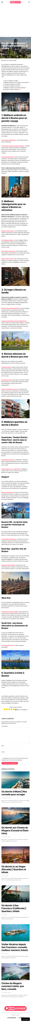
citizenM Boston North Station (9, 611)
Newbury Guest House (7, 231)
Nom (2, 745)
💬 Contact (21, 1017)
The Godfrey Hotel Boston (8, 140)
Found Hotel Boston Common (9, 389)
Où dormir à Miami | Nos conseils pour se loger (14, 793)
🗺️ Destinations (11, 1017)
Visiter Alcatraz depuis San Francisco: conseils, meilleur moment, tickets (14, 947)
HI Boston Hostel (6, 367)
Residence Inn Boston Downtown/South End (13, 321)
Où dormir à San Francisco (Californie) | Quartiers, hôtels (13, 908)
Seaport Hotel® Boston (7, 492)
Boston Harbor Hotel (7, 258)
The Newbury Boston (7, 240)
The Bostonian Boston (7, 157)
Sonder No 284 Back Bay (8, 565)
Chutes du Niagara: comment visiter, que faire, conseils (12, 986)
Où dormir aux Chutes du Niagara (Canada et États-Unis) (15, 830)
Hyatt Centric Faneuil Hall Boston (10, 308)
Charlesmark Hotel (6, 380)
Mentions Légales (15, 1015)
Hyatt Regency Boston (7, 459)
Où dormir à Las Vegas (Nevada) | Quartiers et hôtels (13, 869)
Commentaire (5, 726)
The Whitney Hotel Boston (8, 539)
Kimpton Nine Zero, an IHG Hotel (10, 469)
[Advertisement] (15, 20)
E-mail (3, 752)
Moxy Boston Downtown (8, 251)
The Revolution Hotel (7, 645)
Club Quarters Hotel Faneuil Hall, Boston (12, 146)
